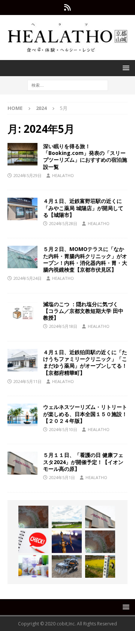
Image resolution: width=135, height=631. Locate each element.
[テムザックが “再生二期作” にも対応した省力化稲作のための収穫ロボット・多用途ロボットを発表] (67, 566)
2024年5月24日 (28, 278)
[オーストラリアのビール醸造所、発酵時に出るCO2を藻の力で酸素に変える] (67, 541)
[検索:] (67, 84)
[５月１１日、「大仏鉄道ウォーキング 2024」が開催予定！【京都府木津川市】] (33, 517)
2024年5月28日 (63, 223)
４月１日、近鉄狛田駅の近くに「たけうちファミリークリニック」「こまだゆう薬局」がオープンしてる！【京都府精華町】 (85, 362)
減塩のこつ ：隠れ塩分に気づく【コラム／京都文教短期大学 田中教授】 (83, 310)
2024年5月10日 (63, 429)
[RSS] (67, 7)
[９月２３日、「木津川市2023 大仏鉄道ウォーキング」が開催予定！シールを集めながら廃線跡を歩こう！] (100, 541)
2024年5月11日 (28, 381)
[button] (124, 68)
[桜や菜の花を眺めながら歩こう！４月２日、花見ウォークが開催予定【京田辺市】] (100, 566)
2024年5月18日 (63, 326)
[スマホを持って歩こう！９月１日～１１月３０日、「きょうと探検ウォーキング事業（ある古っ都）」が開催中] (67, 517)
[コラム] (23, 312)
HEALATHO (63, 175)
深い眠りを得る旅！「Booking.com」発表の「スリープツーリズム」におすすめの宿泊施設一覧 (85, 156)
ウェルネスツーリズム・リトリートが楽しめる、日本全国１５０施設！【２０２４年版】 (85, 413)
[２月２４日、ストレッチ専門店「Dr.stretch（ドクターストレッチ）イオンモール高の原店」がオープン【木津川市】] (100, 517)
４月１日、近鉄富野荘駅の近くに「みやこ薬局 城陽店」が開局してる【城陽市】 (83, 207)
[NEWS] (23, 154)
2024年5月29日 (28, 175)
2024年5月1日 (62, 477)
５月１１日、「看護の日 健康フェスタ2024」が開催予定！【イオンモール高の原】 (83, 461)
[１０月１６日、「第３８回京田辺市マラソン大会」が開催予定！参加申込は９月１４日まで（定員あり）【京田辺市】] (33, 541)
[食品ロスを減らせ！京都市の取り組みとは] (33, 566)
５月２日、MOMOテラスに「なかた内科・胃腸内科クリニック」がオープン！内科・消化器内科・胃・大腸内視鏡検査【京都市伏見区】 (85, 259)
